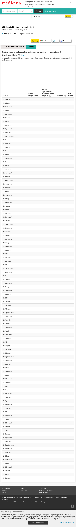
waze (57, 41)
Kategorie (4, 492)
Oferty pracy (50, 4)
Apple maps (67, 41)
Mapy (26, 4)
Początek (4, 490)
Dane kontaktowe (24, 497)
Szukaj (38, 11)
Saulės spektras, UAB (12, 497)
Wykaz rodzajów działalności (43, 1)
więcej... (22, 55)
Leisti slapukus (39, 522)
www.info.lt (5, 502)
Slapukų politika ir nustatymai (51, 497)
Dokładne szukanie (50, 11)
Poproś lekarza (40, 4)
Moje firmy (29, 7)
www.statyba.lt (14, 502)
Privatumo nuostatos (36, 497)
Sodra (31, 47)
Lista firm (37, 16)
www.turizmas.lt (31, 502)
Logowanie (5, 499)
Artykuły (32, 4)
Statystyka (64, 497)
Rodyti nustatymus (66, 522)
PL (70, 2)
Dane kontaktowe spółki (13, 47)
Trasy (25, 490)
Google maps (46, 41)
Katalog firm (29, 1)
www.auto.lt (22, 502)
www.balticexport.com (43, 502)
